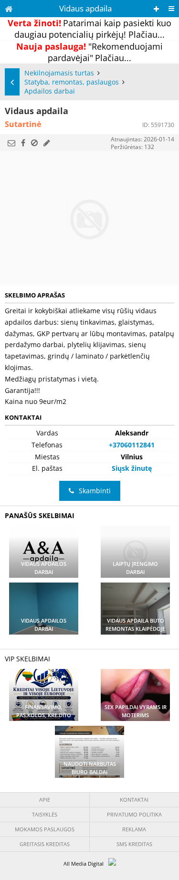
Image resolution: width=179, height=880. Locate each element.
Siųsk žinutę (132, 468)
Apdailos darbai (49, 90)
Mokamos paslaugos (44, 829)
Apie (44, 799)
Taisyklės (44, 814)
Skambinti (95, 490)
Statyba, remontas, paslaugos (71, 81)
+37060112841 (132, 444)
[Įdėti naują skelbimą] (156, 8)
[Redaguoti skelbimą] (47, 143)
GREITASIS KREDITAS (45, 844)
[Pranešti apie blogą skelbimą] (34, 143)
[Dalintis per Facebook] (23, 143)
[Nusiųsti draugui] (11, 143)
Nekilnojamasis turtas (59, 72)
